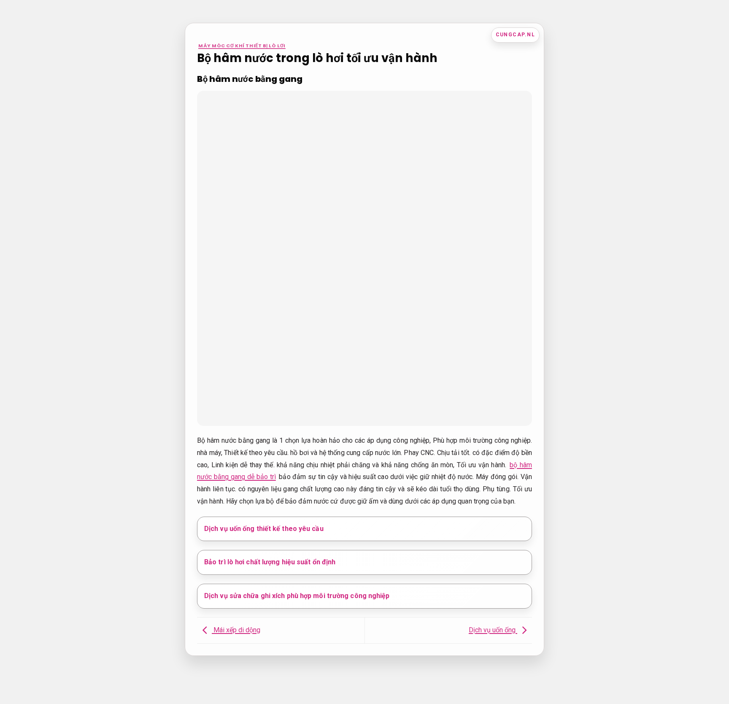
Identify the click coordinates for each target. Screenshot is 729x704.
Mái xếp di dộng (236, 630)
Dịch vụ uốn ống (493, 630)
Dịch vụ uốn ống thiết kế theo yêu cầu (264, 529)
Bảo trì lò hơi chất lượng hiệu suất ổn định (269, 562)
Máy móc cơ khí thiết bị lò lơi (242, 45)
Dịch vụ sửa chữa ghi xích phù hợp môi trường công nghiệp (297, 596)
